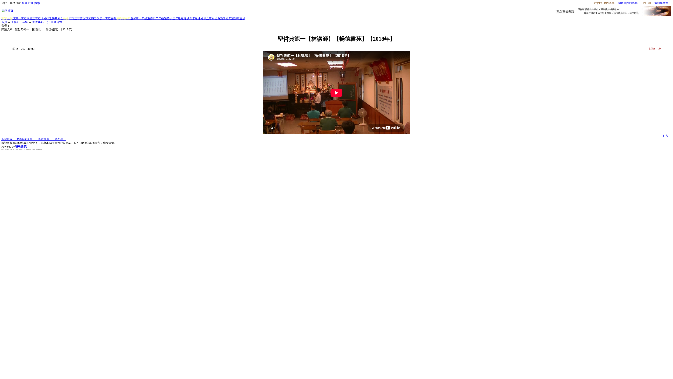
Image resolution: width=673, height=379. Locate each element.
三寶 (35, 18)
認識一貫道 (20, 18)
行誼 (71, 18)
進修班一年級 (138, 18)
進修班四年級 (189, 18)
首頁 (4, 22)
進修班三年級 (172, 18)
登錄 (24, 3)
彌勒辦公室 (661, 3)
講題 (99, 18)
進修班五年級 (206, 18)
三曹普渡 (80, 18)
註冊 (31, 3)
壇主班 (241, 18)
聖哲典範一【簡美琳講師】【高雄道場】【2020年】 (33, 139)
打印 (665, 135)
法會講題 (220, 18)
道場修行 (43, 18)
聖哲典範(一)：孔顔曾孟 (47, 22)
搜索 (37, 3)
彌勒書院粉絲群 (628, 3)
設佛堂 (53, 18)
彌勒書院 (21, 146)
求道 (29, 18)
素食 (60, 18)
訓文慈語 (91, 18)
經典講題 (231, 18)
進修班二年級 (155, 18)
